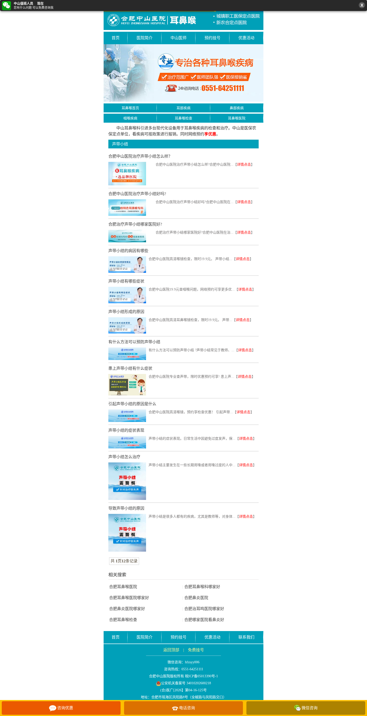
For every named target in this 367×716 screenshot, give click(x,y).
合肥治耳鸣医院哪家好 (203, 609)
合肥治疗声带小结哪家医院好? (135, 224)
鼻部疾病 (237, 108)
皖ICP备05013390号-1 (201, 676)
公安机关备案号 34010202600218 (186, 683)
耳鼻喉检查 (183, 118)
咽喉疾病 (130, 118)
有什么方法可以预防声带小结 (134, 342)
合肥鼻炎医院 (195, 598)
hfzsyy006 (192, 662)
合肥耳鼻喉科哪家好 (201, 587)
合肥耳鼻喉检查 (123, 620)
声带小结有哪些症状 (126, 281)
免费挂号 (196, 650)
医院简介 (145, 38)
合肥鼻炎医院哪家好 (127, 609)
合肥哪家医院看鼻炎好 (203, 620)
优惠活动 (246, 38)
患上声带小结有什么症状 (130, 368)
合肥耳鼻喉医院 (123, 587)
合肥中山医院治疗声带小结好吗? (137, 194)
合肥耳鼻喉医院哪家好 (129, 598)
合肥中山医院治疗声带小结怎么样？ (140, 156)
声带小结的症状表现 (126, 430)
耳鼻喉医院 (236, 118)
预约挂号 (212, 38)
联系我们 (246, 637)
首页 (116, 38)
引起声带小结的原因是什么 (132, 404)
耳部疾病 (183, 108)
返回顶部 (171, 650)
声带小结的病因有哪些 (128, 251)
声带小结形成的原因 (126, 312)
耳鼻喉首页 (130, 108)
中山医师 (178, 38)
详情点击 (244, 164)
